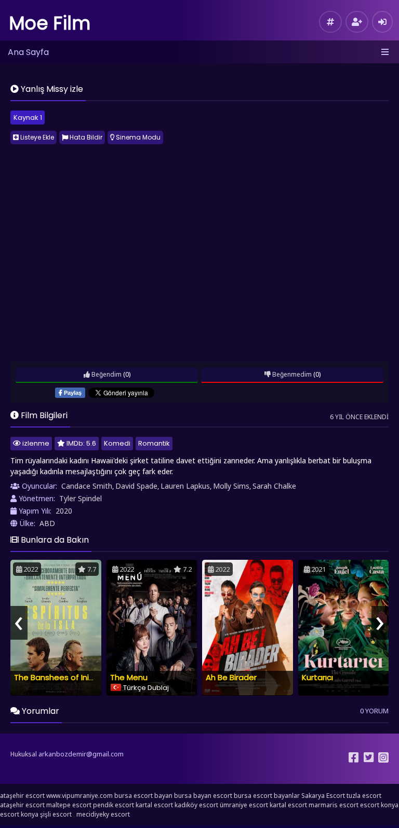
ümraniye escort (244, 805)
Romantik (154, 443)
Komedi (117, 443)
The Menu (129, 677)
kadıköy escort (196, 805)
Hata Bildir (85, 137)
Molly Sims (231, 486)
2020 (64, 511)
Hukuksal (23, 754)
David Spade (136, 486)
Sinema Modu (137, 137)
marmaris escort (333, 805)
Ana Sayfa (28, 52)
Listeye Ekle (36, 137)
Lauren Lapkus (185, 486)
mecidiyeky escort (103, 814)
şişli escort (56, 814)
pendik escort (113, 805)
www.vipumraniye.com (79, 795)
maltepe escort (68, 805)
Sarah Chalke (274, 486)
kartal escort (154, 805)
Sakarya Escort (323, 795)
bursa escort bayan (143, 795)
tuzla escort (364, 795)
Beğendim (106, 374)
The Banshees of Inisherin (63, 677)
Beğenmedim (291, 374)
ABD (47, 523)
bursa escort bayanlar (267, 795)
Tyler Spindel (80, 498)
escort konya (379, 805)
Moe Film (50, 23)
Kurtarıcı (317, 677)
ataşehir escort (22, 795)
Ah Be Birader (231, 677)
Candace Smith (86, 486)
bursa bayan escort (203, 795)
